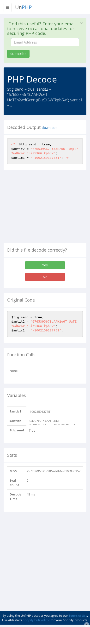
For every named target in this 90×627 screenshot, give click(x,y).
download (50, 128)
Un (23, 7)
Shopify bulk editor (36, 620)
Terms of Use (78, 615)
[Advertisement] (44, 208)
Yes (45, 265)
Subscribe (18, 53)
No (45, 277)
